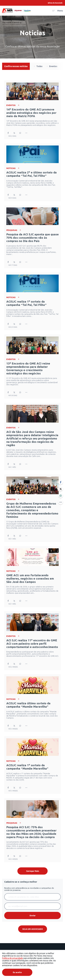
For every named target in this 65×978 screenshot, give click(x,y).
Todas (39, 66)
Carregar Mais (32, 871)
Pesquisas (11, 230)
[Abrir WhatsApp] (57, 970)
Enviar (33, 915)
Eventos (53, 66)
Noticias (11, 168)
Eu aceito (17, 972)
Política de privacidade (12, 958)
